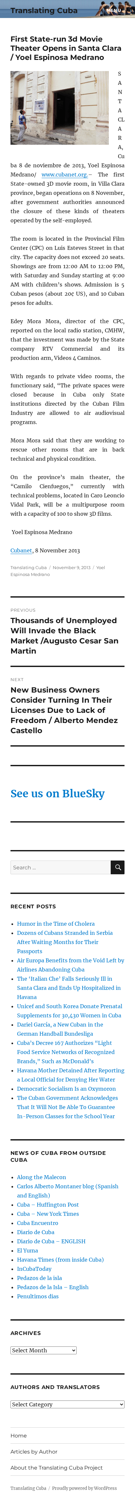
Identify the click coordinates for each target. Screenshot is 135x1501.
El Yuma (27, 1250)
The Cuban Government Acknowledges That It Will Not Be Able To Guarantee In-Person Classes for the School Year (67, 1107)
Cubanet (21, 550)
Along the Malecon (41, 1177)
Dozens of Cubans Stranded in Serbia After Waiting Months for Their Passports (65, 942)
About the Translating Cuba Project (56, 1468)
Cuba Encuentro (37, 1223)
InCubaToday (34, 1269)
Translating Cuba (44, 10)
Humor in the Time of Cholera (56, 923)
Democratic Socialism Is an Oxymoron (66, 1088)
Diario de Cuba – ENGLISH (51, 1241)
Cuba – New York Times (48, 1214)
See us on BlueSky (57, 793)
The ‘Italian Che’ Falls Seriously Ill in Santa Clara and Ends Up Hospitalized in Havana (69, 987)
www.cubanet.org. (65, 174)
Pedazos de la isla (39, 1278)
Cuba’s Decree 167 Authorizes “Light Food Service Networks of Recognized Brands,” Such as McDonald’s (66, 1052)
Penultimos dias (38, 1296)
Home (18, 1436)
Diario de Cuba (35, 1232)
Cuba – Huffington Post (48, 1204)
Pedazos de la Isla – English (53, 1287)
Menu (113, 10)
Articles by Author (33, 1452)
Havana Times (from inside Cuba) (60, 1259)
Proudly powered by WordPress (84, 1488)
